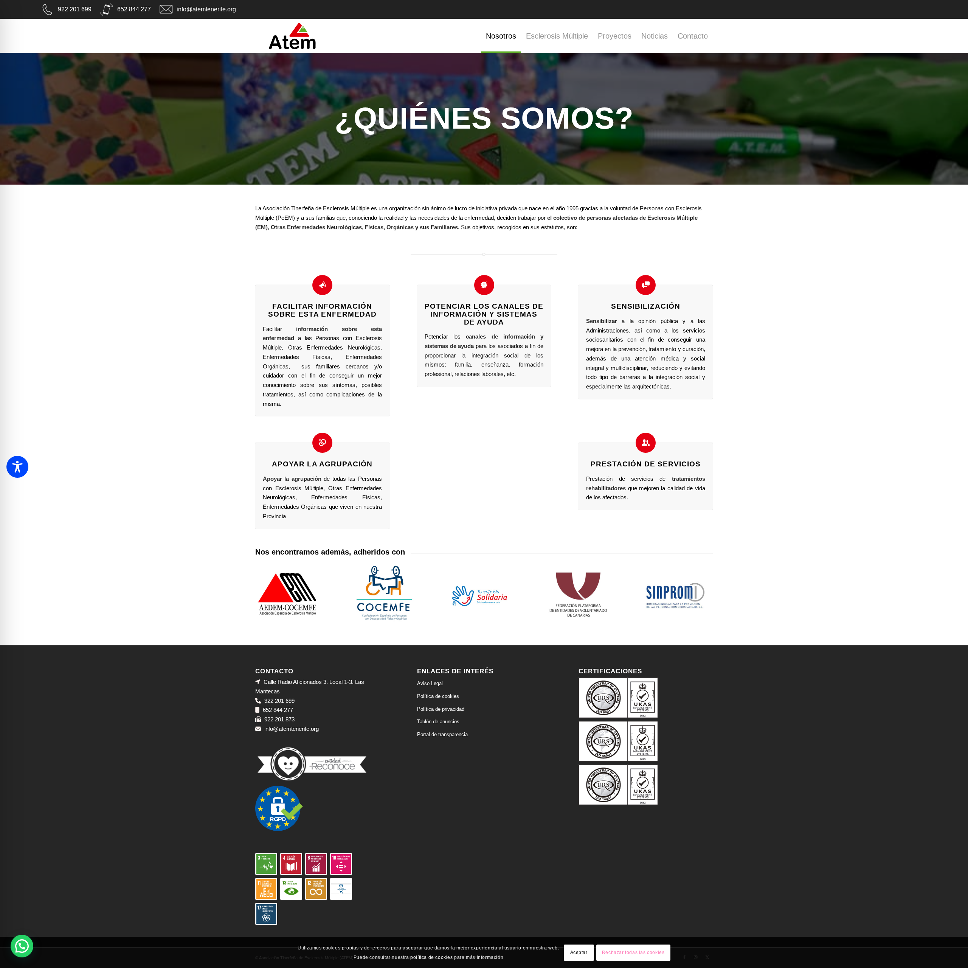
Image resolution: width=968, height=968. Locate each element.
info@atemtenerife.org (206, 9)
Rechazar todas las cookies (633, 952)
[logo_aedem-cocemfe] (287, 594)
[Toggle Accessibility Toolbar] (17, 467)
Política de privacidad (440, 709)
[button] (22, 946)
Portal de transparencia (442, 734)
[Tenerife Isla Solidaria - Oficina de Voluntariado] (481, 594)
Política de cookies (438, 696)
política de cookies (431, 957)
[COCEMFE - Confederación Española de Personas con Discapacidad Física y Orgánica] (384, 594)
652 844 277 (134, 9)
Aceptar (579, 952)
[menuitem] (501, 38)
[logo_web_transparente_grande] (292, 36)
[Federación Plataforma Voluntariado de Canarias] (578, 594)
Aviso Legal (430, 683)
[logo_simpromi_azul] (675, 594)
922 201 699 (75, 9)
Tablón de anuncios (438, 721)
